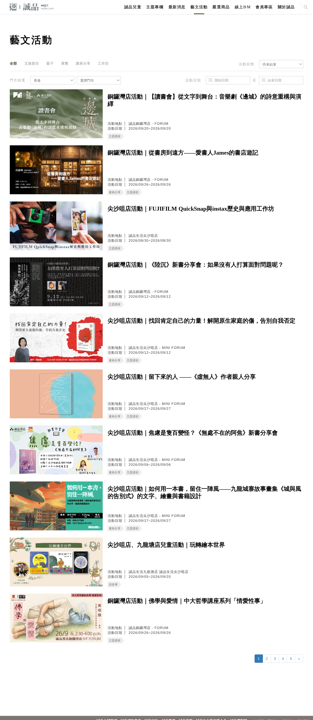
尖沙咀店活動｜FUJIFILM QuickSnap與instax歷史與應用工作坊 (191, 209)
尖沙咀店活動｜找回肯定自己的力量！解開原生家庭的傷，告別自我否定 (201, 321)
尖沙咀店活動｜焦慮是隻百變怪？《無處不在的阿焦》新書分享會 (193, 433)
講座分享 (83, 63)
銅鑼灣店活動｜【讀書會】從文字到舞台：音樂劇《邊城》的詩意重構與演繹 (204, 100)
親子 (50, 63)
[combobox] (281, 64)
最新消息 (177, 7)
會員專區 (264, 7)
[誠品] (32, 7)
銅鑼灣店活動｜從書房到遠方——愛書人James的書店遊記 (183, 152)
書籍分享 (115, 192)
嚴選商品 (221, 7)
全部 (13, 63)
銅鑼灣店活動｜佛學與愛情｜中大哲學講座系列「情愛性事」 (187, 601)
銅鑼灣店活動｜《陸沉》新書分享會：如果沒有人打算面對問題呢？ (196, 265)
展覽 (64, 63)
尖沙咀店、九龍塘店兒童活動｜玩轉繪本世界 (166, 545)
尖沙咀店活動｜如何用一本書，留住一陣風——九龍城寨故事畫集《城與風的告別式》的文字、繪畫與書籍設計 (204, 492)
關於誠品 (286, 7)
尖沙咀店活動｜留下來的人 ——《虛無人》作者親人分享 (182, 377)
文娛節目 (31, 63)
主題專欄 (154, 7)
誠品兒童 (132, 7)
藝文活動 (199, 7)
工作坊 (103, 63)
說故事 (113, 584)
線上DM (243, 7)
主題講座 (115, 136)
